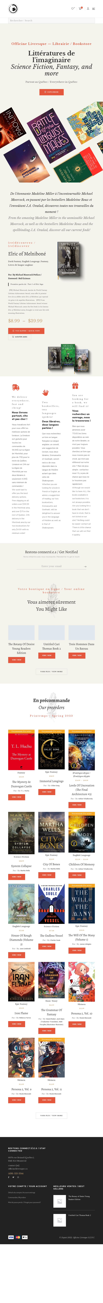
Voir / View (16, 660)
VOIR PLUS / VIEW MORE (51, 671)
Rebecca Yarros (25, 1018)
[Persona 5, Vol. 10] (81, 982)
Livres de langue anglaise (20, 265)
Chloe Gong (55, 786)
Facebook (8, 1177)
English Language (31, 261)
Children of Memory (82, 864)
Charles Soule (55, 940)
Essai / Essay (52, 1001)
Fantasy (44, 261)
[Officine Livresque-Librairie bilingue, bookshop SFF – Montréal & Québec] (13, 9)
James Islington (85, 944)
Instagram (18, 1177)
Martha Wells (25, 871)
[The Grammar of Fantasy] (51, 980)
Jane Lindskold (25, 949)
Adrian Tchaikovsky (85, 799)
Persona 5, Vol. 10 (81, 1013)
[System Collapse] (21, 833)
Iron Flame (21, 1013)
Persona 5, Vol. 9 (21, 1089)
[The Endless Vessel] (51, 904)
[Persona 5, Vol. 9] (21, 1057)
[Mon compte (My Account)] (88, 8)
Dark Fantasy (14, 261)
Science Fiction (21, 857)
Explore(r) (53, 92)
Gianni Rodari (51, 1019)
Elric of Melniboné (27, 253)
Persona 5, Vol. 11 (51, 1089)
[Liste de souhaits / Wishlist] (72, 9)
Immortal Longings (52, 781)
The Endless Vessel (51, 936)
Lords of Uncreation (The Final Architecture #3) (81, 789)
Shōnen (82, 1004)
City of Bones (51, 864)
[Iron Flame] (21, 981)
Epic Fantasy (51, 772)
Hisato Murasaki (85, 1018)
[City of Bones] (51, 832)
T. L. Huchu (25, 791)
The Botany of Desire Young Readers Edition (21, 648)
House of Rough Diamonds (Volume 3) (21, 939)
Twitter (13, 1177)
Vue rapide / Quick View (27, 330)
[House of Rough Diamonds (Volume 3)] (21, 904)
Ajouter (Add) (21, 337)
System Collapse (21, 866)
